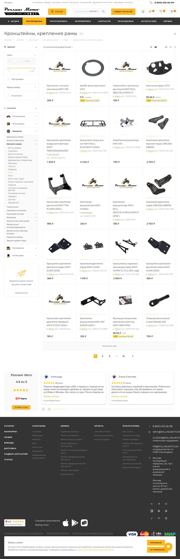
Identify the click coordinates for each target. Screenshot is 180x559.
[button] (14, 390)
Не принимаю (157, 550)
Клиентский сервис (131, 467)
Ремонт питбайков (69, 435)
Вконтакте (152, 504)
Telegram (159, 504)
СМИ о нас (37, 447)
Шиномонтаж (67, 474)
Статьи (8, 459)
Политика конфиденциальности (92, 533)
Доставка (10, 448)
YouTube (166, 504)
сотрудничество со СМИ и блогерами (166, 449)
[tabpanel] (74, 388)
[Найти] (103, 11)
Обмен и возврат (130, 439)
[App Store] (65, 522)
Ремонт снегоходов (70, 470)
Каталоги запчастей (131, 463)
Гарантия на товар (131, 435)
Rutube (159, 518)
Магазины (10, 431)
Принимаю (156, 543)
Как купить (127, 431)
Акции (8, 437)
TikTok (152, 518)
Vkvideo (152, 511)
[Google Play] (74, 522)
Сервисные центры (70, 431)
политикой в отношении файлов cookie (94, 550)
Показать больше (51, 396)
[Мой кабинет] (143, 12)
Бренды (9, 443)
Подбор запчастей (16, 454)
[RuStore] (84, 522)
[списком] (170, 47)
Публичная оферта (58, 533)
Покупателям (131, 426)
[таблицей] (175, 47)
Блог (34, 443)
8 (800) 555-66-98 (164, 2)
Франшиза (37, 435)
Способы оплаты (102, 431)
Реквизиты (37, 451)
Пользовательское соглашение (23, 533)
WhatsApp (159, 511)
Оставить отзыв (21, 407)
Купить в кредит (102, 439)
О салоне (36, 431)
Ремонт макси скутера (71, 439)
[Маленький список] (151, 47)
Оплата (99, 426)
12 (123, 356)
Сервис (65, 426)
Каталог (9, 426)
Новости (36, 439)
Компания (38, 426)
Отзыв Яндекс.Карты (51, 401)
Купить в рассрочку (103, 435)
